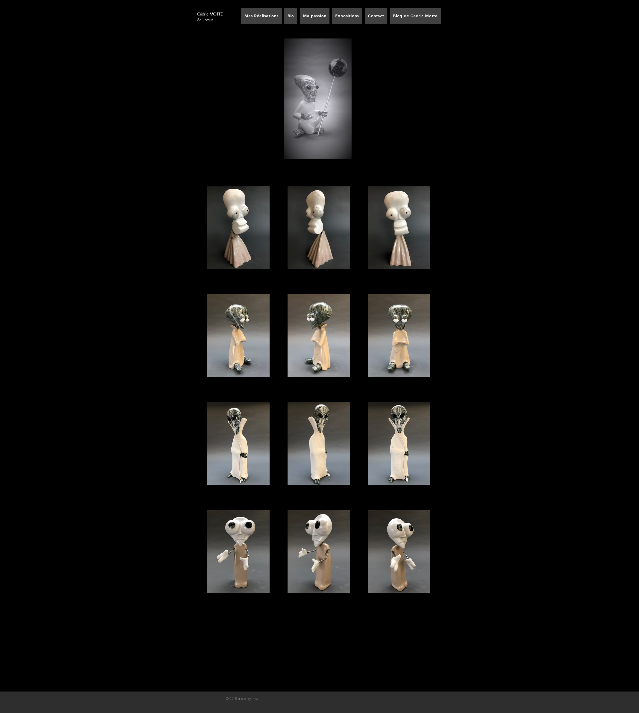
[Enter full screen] (418, 156)
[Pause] (217, 156)
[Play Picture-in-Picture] (409, 156)
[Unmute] (226, 156)
